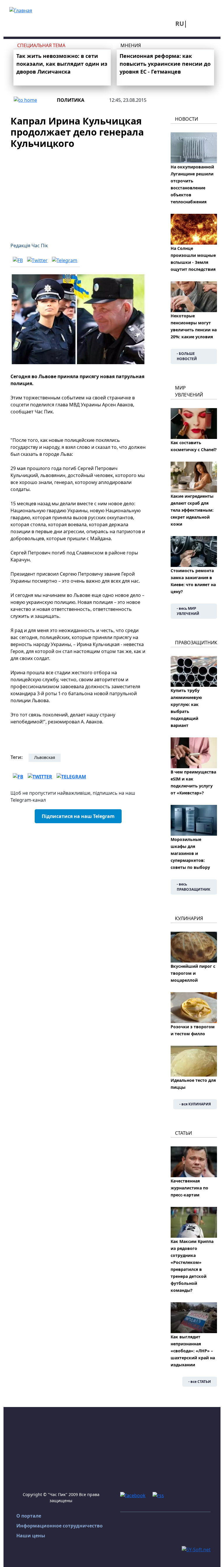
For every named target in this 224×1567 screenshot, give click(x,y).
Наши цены (30, 1535)
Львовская (44, 757)
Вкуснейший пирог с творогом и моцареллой (193, 973)
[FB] (18, 260)
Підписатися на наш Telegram (78, 816)
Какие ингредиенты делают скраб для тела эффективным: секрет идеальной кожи (192, 510)
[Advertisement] (78, 192)
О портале (28, 1516)
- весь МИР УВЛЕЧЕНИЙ (188, 611)
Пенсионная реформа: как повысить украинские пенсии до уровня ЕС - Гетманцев (165, 63)
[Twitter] (37, 260)
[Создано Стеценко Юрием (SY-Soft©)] (196, 1549)
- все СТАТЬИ (199, 1381)
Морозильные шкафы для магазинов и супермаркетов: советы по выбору (190, 853)
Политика (70, 100)
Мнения (130, 45)
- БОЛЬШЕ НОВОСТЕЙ (187, 356)
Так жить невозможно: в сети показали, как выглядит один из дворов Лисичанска (61, 63)
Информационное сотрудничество (59, 1525)
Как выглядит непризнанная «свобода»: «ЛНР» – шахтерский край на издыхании (193, 1350)
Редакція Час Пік (29, 245)
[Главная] (20, 10)
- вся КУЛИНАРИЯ (195, 1104)
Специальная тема (41, 45)
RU (179, 23)
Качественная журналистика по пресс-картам (189, 1188)
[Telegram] (64, 260)
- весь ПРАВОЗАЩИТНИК (193, 887)
